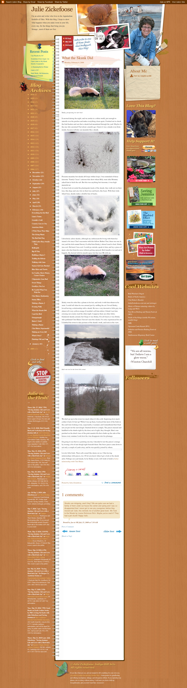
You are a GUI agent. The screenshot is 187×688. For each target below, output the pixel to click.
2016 (32, 132)
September (36, 183)
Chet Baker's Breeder (136, 300)
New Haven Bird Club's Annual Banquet (38, 557)
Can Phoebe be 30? (37, 55)
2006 (32, 169)
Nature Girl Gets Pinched (41, 266)
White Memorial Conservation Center (38, 595)
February (36, 209)
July (34, 191)
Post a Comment (68, 526)
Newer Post (72, 531)
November (36, 176)
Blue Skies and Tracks (40, 269)
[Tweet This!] (70, 473)
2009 (32, 158)
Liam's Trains (37, 216)
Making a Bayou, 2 (38, 303)
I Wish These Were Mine (40, 231)
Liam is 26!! (35, 70)
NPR (130, 323)
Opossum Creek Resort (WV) (138, 326)
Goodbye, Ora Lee (38, 286)
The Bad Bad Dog (38, 238)
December (36, 172)
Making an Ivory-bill (39, 332)
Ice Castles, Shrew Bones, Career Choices (41, 274)
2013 (32, 143)
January (35, 343)
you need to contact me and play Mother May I (85, 675)
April (34, 202)
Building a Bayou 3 (38, 255)
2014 (32, 139)
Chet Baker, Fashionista (40, 296)
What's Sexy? (36, 335)
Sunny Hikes (36, 299)
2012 (32, 146)
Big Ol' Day (36, 251)
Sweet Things (36, 282)
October (35, 179)
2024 (32, 102)
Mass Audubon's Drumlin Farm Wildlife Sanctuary (38, 618)
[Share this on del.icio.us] (95, 473)
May (34, 198)
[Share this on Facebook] (78, 473)
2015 (32, 135)
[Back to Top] (67, 536)
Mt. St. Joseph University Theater (39, 413)
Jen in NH (74, 522)
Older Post (112, 531)
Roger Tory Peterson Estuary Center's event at (38, 538)
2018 (32, 124)
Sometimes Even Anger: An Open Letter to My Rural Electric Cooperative (40, 61)
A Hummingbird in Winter (39, 67)
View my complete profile (142, 76)
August (35, 187)
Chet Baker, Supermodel (40, 328)
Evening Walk (37, 307)
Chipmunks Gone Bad (40, 279)
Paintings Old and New (40, 339)
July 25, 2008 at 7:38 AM (88, 522)
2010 (32, 154)
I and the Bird (37, 314)
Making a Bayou (37, 325)
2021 (32, 113)
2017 (32, 128)
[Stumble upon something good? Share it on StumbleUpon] (87, 473)
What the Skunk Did (39, 310)
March (35, 206)
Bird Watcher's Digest (136, 293)
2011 (32, 150)
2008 (32, 161)
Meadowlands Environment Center (39, 578)
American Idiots (37, 227)
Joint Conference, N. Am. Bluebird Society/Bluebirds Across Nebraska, (39, 435)
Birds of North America (136, 296)
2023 (32, 105)
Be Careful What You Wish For (39, 291)
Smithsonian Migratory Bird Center (141, 335)
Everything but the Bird (40, 213)
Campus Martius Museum (37, 514)
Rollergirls (35, 248)
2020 (32, 117)
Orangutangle (37, 317)
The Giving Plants (38, 234)
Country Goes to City (39, 223)
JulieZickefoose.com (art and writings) (142, 303)
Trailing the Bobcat (38, 258)
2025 (32, 98)
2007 (32, 165)
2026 (32, 94)
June (34, 194)
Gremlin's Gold (37, 220)
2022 (32, 109)
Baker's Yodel (37, 321)
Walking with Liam (38, 262)
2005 (32, 348)
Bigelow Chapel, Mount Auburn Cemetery (38, 646)
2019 (32, 120)
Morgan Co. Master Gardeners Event (39, 457)
